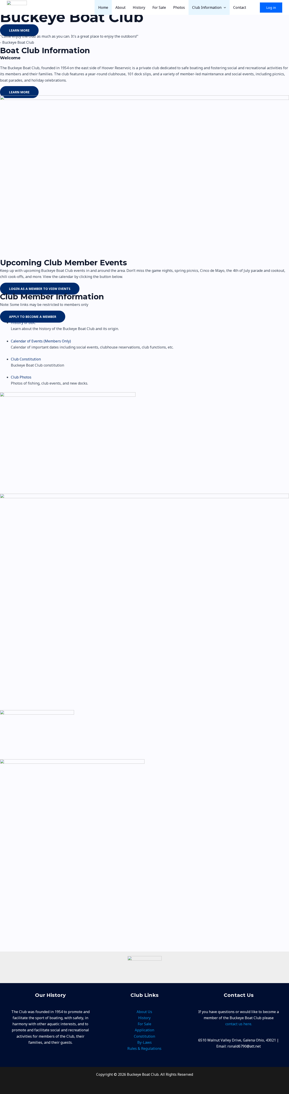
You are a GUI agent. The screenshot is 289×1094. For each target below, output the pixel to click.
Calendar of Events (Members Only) (41, 341)
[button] (223, 7)
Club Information (206, 7)
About (120, 7)
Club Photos (21, 377)
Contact (239, 7)
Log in (271, 7)
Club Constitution (26, 359)
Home (103, 7)
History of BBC (23, 322)
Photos (179, 7)
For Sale (159, 7)
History (139, 7)
